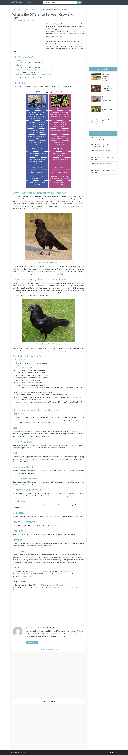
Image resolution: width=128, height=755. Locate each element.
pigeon (38, 209)
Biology (26, 10)
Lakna (27, 20)
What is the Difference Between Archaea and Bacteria (108, 77)
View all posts (32, 642)
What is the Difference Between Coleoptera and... (108, 88)
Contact (109, 752)
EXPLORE (29, 3)
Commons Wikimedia (55, 585)
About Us (114, 752)
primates (42, 387)
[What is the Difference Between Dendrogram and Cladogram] (96, 121)
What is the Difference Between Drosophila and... (108, 99)
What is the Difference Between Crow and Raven (34, 75)
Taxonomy (33, 10)
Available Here (68, 571)
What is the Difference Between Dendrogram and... (108, 121)
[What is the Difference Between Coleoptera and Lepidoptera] (96, 88)
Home (14, 10)
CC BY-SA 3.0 (40, 585)
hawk (36, 288)
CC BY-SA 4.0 (65, 587)
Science (20, 10)
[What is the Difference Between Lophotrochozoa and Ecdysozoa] (96, 109)
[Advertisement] (29, 36)
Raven (19, 65)
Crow (19, 60)
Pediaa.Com (24, 752)
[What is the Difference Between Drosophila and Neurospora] (96, 99)
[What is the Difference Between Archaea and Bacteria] (96, 76)
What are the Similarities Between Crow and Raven (35, 70)
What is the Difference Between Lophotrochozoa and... (108, 110)
